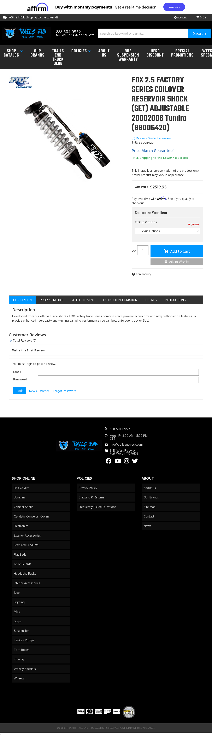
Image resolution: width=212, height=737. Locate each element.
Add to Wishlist (179, 261)
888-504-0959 (120, 429)
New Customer (39, 391)
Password (20, 379)
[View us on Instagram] (126, 462)
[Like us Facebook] (109, 462)
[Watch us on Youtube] (117, 462)
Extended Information (120, 300)
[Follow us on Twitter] (135, 462)
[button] (154, 33)
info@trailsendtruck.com (126, 444)
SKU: (135, 142)
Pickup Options (146, 222)
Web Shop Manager (143, 728)
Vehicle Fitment (83, 300)
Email (17, 372)
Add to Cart (180, 251)
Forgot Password (64, 391)
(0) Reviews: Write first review (151, 138)
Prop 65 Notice (51, 300)
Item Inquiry (143, 274)
